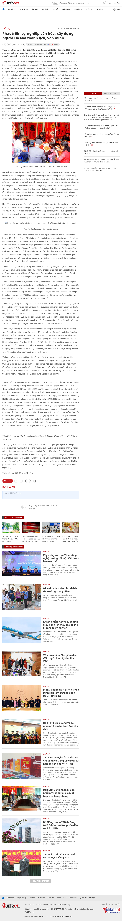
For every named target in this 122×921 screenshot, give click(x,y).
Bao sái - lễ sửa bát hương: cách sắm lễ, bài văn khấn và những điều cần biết (101, 160)
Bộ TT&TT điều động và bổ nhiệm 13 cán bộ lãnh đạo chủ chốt (60, 726)
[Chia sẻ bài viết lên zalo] (9, 44)
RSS (118, 9)
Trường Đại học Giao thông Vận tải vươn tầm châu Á (10, 538)
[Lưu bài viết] (23, 44)
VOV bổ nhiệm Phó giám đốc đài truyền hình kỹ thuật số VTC (59, 658)
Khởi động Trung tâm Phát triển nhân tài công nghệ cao (51, 538)
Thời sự (6, 28)
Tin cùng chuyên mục (14, 547)
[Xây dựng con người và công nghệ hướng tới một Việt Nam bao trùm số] (21, 563)
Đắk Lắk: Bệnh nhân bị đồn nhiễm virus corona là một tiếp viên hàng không (59, 793)
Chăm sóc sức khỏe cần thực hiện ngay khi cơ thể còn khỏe (70, 538)
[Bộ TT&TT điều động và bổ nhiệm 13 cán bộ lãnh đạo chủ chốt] (21, 731)
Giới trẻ (55, 9)
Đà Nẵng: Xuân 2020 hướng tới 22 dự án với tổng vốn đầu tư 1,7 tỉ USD (60, 825)
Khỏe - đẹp (66, 9)
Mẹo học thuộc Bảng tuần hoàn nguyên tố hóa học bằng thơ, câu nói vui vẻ (101, 127)
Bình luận (7, 481)
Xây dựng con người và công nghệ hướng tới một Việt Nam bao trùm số (61, 558)
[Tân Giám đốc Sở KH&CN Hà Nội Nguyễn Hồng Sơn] (21, 863)
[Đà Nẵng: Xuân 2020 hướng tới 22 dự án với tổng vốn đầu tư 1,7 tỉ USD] (21, 830)
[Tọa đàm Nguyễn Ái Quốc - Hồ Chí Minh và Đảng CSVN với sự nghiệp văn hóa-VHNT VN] (21, 766)
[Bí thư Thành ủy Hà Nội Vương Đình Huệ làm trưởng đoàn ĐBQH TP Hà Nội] (21, 698)
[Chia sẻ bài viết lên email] (13, 44)
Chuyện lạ (78, 9)
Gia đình (44, 9)
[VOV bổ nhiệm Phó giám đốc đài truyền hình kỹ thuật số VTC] (21, 663)
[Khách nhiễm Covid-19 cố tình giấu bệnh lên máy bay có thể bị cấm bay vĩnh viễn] (21, 630)
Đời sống (11, 9)
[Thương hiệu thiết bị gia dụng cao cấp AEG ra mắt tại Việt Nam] (31, 527)
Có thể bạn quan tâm (13, 517)
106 (91, 145)
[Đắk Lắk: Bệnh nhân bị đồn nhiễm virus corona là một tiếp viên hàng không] (21, 798)
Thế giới (34, 9)
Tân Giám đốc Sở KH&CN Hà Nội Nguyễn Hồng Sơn (59, 856)
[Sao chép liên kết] (18, 44)
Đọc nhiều (93, 93)
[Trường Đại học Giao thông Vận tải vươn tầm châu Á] (11, 527)
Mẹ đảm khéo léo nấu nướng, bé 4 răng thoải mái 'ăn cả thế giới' (100, 169)
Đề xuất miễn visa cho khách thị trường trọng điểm (60, 590)
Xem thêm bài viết (41, 881)
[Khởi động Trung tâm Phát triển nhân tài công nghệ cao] (51, 527)
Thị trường (23, 9)
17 (113, 109)
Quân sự (89, 9)
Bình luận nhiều (110, 93)
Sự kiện (99, 9)
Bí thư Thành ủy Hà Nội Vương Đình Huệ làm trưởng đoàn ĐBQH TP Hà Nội (61, 692)
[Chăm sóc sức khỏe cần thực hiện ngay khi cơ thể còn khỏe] (71, 527)
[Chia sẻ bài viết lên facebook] (4, 44)
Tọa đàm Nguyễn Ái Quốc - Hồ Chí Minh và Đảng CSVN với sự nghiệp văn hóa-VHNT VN (61, 760)
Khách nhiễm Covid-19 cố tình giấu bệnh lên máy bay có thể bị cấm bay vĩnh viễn (60, 624)
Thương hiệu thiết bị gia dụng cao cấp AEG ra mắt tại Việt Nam (31, 538)
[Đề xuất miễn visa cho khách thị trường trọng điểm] (21, 597)
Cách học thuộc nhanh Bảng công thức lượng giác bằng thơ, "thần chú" (99, 107)
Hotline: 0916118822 (77, 3)
